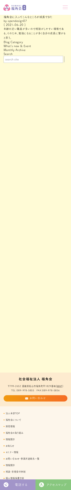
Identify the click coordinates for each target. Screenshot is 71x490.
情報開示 (10, 439)
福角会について (13, 420)
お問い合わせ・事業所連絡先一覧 (22, 458)
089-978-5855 (25, 390)
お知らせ (10, 446)
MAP (59, 386)
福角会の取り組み (14, 433)
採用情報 (10, 426)
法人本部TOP (13, 413)
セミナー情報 (12, 452)
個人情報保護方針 (15, 478)
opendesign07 (17, 20)
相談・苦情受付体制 (16, 471)
